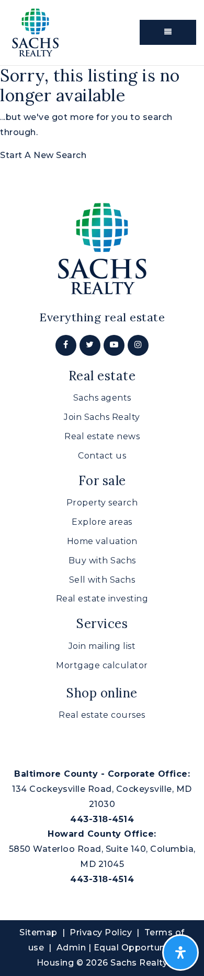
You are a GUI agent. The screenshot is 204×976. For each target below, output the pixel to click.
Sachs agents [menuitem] (102, 398)
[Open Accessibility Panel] (180, 952)
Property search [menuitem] (102, 503)
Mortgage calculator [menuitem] (102, 665)
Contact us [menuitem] (102, 456)
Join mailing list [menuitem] (102, 646)
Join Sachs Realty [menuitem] (102, 417)
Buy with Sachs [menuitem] (102, 560)
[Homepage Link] (35, 32)
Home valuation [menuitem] (102, 541)
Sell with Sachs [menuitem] (102, 580)
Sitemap (38, 932)
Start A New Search (43, 155)
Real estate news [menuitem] (102, 436)
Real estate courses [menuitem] (102, 715)
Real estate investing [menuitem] (102, 599)
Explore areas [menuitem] (102, 522)
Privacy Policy (101, 932)
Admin (71, 948)
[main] (102, 114)
